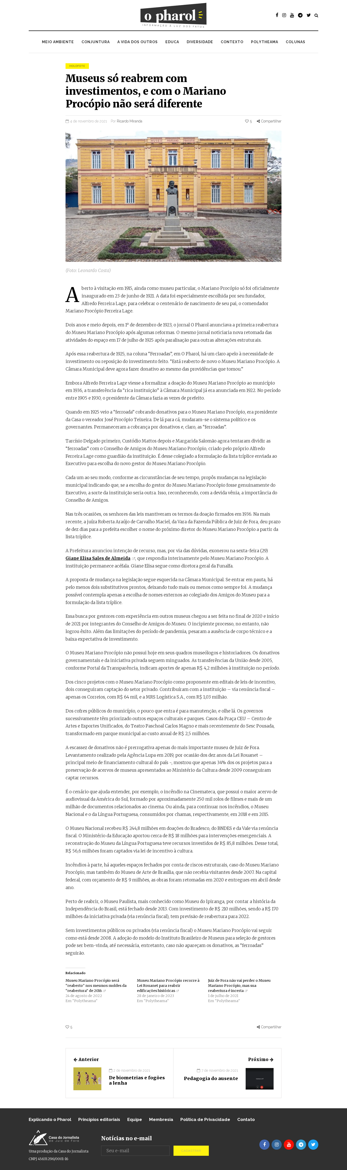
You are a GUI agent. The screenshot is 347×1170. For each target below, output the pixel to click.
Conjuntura (96, 42)
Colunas (295, 42)
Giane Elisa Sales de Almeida (98, 558)
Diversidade (200, 42)
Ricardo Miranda (129, 121)
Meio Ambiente (58, 42)
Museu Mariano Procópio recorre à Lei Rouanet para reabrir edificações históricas (168, 985)
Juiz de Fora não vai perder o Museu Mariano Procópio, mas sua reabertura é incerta (239, 985)
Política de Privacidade (205, 1119)
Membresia (161, 1119)
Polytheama (264, 42)
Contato (246, 1119)
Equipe (134, 1119)
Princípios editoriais (99, 1119)
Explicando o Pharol (50, 1119)
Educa (172, 42)
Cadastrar (191, 1150)
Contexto (232, 42)
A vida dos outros (137, 42)
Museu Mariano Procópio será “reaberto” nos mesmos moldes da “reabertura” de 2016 (96, 985)
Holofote (77, 66)
